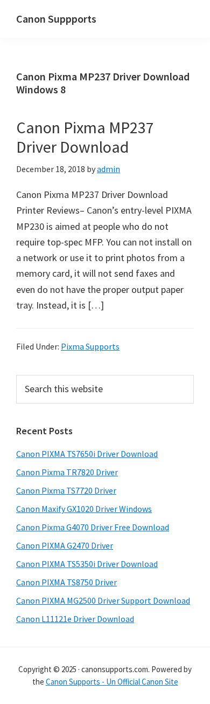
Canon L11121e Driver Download (75, 618)
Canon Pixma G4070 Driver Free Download (92, 527)
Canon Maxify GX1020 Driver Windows (84, 508)
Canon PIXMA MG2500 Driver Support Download (103, 600)
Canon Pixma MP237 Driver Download (85, 137)
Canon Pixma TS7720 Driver (66, 490)
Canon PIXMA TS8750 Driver (66, 582)
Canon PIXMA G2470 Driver (64, 545)
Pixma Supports (90, 346)
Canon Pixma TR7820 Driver (67, 472)
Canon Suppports (56, 18)
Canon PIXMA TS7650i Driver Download (87, 453)
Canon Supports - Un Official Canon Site (112, 681)
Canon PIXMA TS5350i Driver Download (87, 563)
